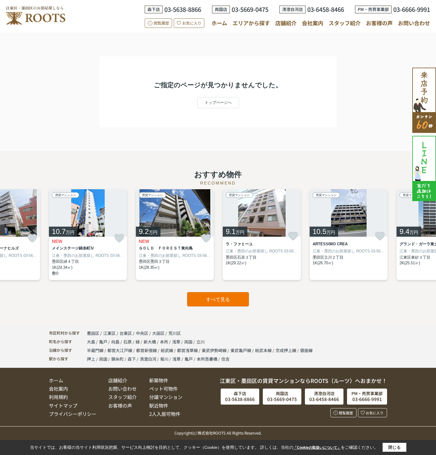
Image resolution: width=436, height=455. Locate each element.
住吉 (225, 359)
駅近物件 (158, 405)
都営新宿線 (147, 350)
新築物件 (158, 380)
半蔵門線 (95, 350)
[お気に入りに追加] (32, 238)
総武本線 (264, 350)
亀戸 (103, 342)
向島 (115, 342)
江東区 (109, 333)
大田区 (158, 333)
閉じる (394, 447)
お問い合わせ (414, 23)
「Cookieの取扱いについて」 (317, 448)
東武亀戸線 (241, 350)
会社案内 (312, 23)
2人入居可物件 (164, 413)
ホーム (219, 23)
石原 (128, 342)
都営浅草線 (188, 350)
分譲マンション (165, 396)
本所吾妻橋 (207, 359)
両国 (188, 342)
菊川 (164, 359)
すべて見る (218, 299)
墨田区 (93, 333)
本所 (164, 342)
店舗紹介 (286, 23)
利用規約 (58, 396)
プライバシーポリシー (72, 413)
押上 (91, 359)
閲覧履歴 (161, 23)
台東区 (126, 333)
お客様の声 (379, 23)
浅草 (176, 342)
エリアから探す (251, 23)
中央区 (142, 333)
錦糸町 (117, 359)
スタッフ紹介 (345, 23)
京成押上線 (286, 350)
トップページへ (218, 102)
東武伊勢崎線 (214, 350)
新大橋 (150, 342)
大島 (91, 342)
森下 (132, 359)
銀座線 (306, 350)
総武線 (167, 350)
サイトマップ (63, 405)
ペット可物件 (163, 388)
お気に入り (191, 23)
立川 (200, 342)
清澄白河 (148, 359)
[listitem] (87, 234)
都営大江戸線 (120, 350)
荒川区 (174, 333)
